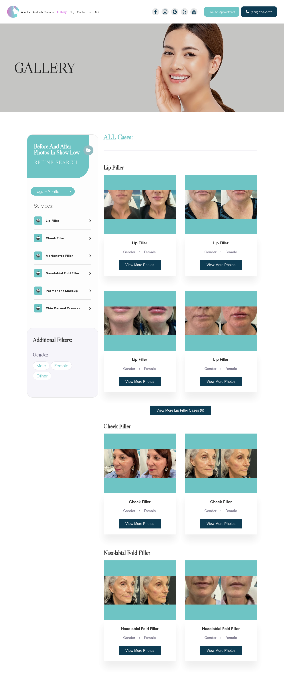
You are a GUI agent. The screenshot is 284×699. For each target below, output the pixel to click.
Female (61, 365)
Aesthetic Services (43, 12)
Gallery (62, 12)
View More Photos (139, 265)
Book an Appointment (222, 12)
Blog (72, 12)
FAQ (96, 12)
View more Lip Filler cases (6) (180, 410)
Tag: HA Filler (51, 191)
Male (41, 365)
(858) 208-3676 (261, 12)
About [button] (24, 12)
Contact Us (84, 12)
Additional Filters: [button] (52, 340)
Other (42, 376)
